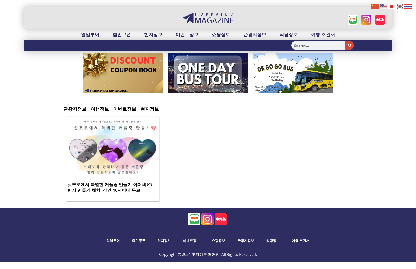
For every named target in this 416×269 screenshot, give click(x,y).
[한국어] (400, 6)
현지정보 (153, 34)
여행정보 (100, 109)
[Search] (349, 45)
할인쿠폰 (122, 34)
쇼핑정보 (221, 34)
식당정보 (289, 34)
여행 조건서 (323, 34)
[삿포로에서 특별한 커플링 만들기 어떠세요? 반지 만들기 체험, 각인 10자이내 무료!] (113, 148)
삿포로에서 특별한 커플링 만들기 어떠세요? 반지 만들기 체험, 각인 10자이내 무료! (110, 187)
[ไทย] (408, 6)
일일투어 (90, 34)
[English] (384, 6)
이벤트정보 (187, 34)
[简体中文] (375, 6)
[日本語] (392, 6)
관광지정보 (254, 34)
